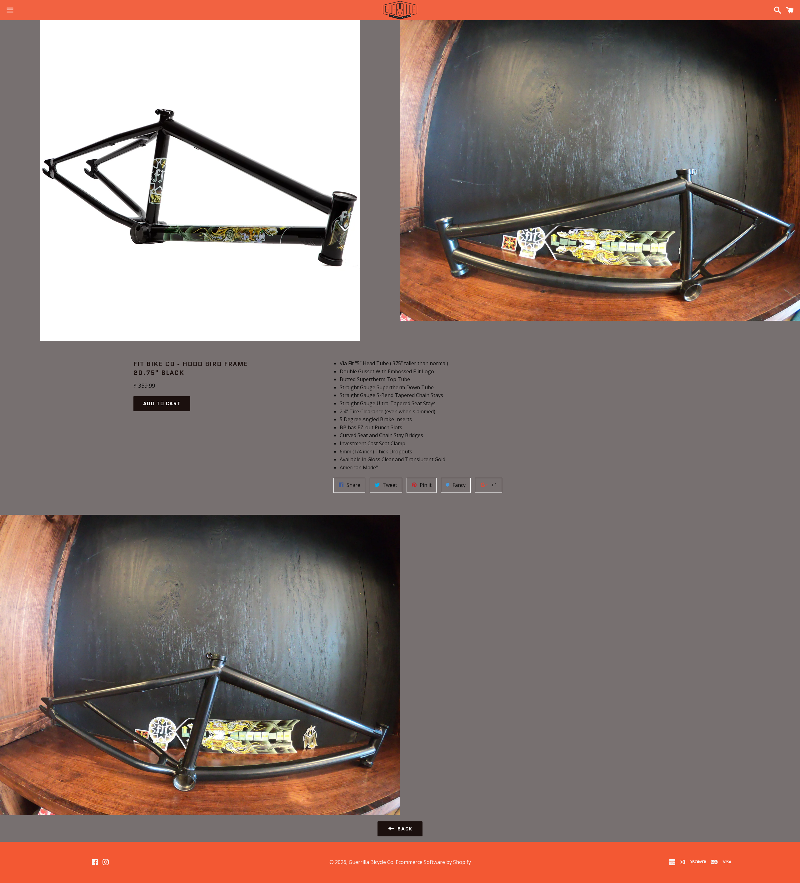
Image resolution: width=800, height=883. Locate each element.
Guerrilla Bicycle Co (371, 862)
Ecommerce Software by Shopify (433, 862)
